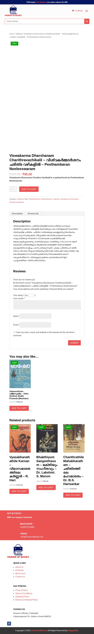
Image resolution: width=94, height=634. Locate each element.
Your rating (18, 295)
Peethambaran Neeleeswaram (41, 199)
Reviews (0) (33, 214)
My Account (20, 573)
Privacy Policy (21, 590)
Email (16, 325)
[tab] (17, 214)
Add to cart (28, 189)
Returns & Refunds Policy (26, 600)
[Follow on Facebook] (9, 624)
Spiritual (19, 34)
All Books (19, 570)
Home (11, 34)
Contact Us (20, 577)
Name (16, 316)
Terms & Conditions (23, 593)
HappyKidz (73, 630)
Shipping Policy (22, 597)
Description (17, 214)
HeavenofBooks (39, 630)
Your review (19, 298)
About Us (19, 567)
